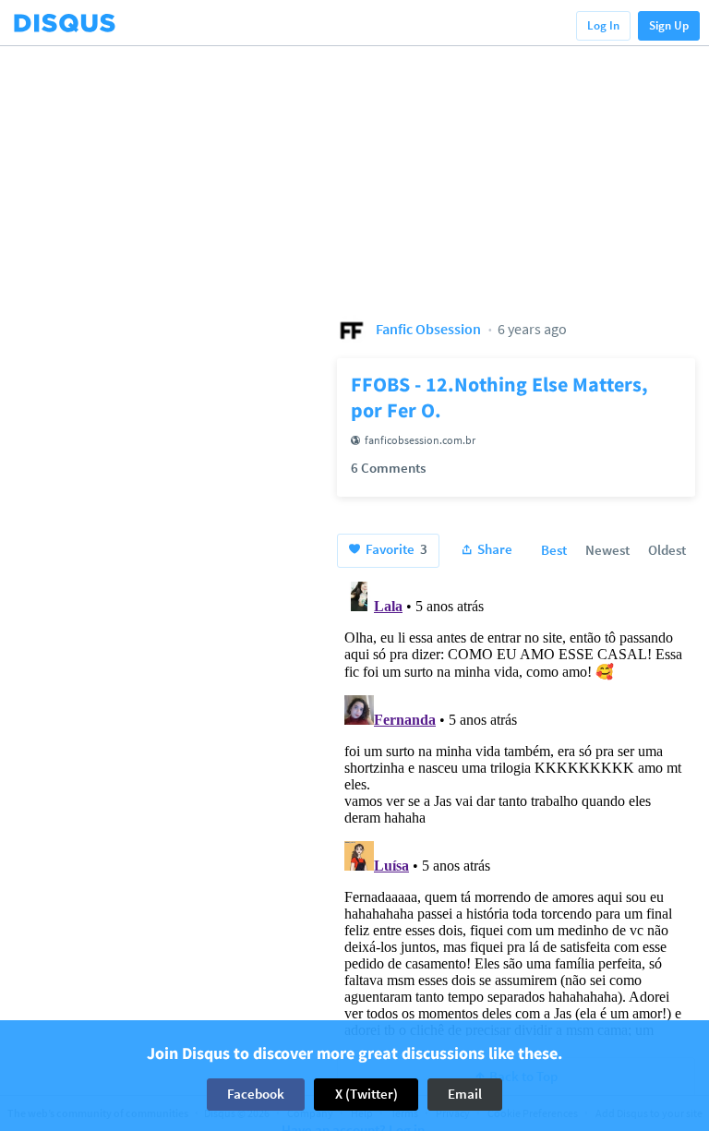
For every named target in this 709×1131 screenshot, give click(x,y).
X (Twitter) (366, 1093)
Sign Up (669, 25)
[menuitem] (554, 551)
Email (465, 1093)
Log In (603, 25)
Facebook (255, 1093)
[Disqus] (516, 805)
